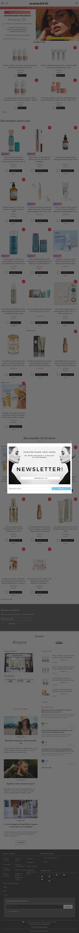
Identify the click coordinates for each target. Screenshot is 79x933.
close (70, 442)
